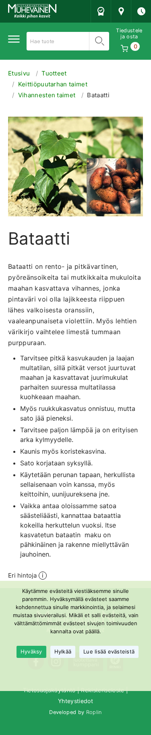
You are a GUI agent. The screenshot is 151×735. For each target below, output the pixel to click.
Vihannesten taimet (47, 95)
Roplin (94, 712)
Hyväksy (31, 651)
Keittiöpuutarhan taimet (52, 84)
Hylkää (63, 651)
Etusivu (19, 73)
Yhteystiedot (75, 700)
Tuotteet (54, 73)
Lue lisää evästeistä (108, 651)
